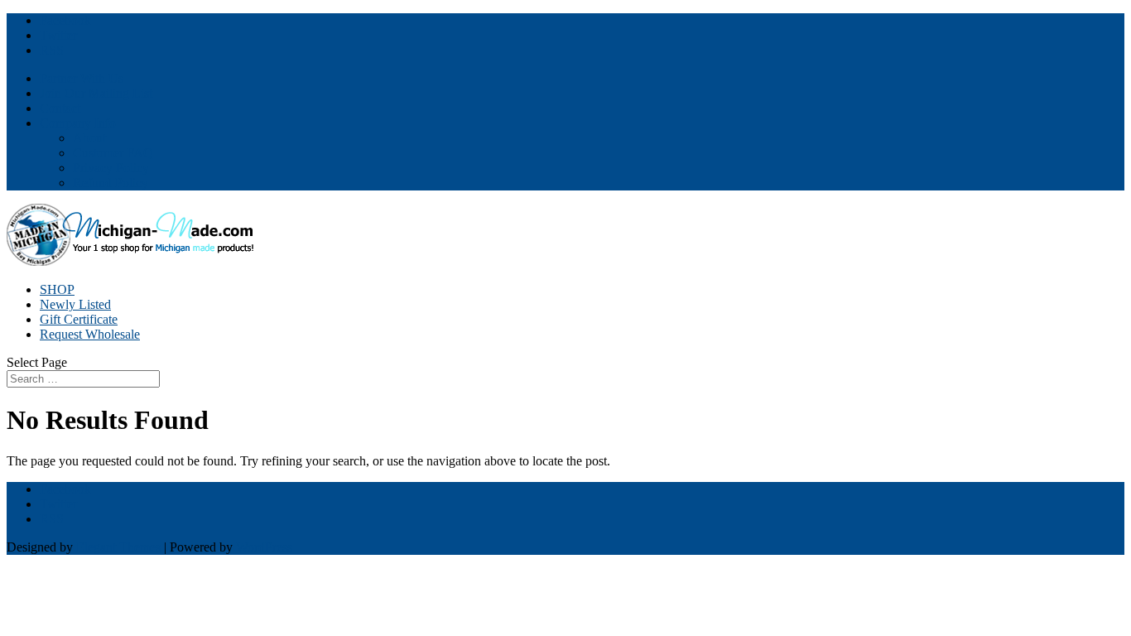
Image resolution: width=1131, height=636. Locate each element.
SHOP (57, 289)
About (89, 138)
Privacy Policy (111, 168)
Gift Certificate (79, 319)
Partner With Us (81, 78)
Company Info (78, 123)
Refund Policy (110, 183)
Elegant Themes (118, 547)
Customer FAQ (113, 153)
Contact (60, 108)
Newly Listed (75, 304)
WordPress (264, 547)
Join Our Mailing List (96, 93)
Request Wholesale (90, 334)
